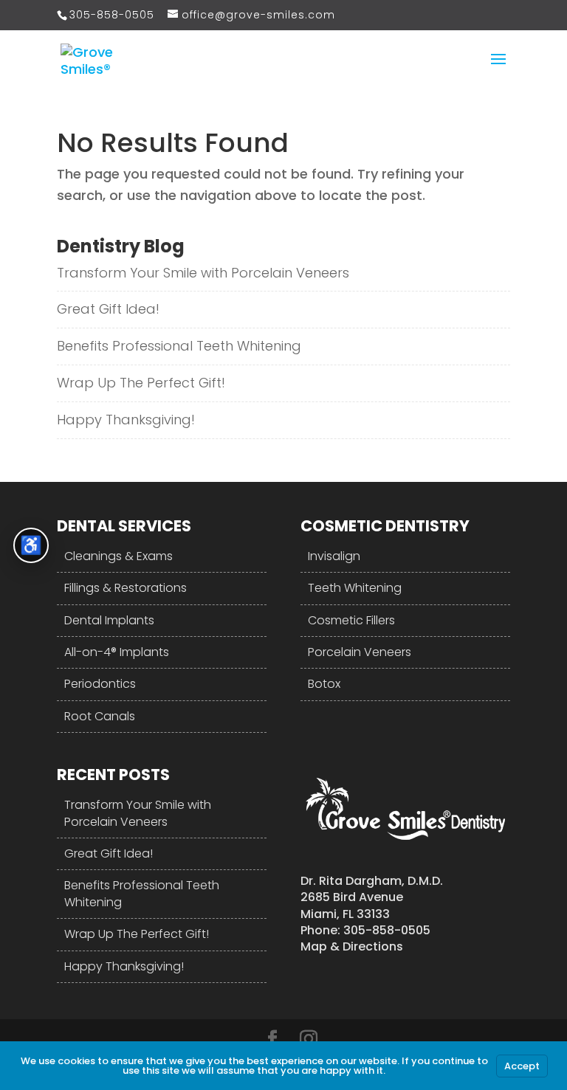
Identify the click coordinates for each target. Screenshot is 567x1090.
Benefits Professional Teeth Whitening (179, 346)
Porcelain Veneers (359, 652)
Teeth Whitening (355, 587)
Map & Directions (351, 946)
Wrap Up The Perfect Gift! (141, 382)
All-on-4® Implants (116, 652)
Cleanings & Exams (118, 556)
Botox (324, 683)
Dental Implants (109, 620)
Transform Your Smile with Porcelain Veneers (203, 272)
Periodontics (100, 683)
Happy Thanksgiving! (126, 419)
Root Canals (99, 716)
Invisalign (334, 556)
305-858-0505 (111, 14)
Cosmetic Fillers (351, 620)
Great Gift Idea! (108, 309)
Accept (522, 1066)
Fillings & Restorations (125, 587)
